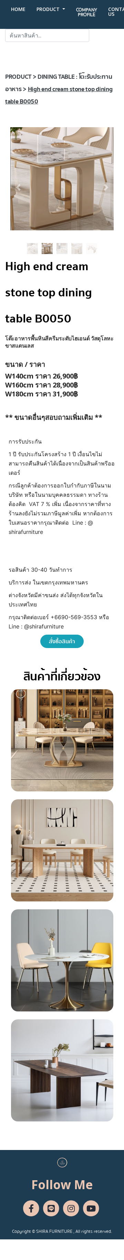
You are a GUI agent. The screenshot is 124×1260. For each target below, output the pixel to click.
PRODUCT (49, 9)
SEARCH (104, 35)
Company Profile (86, 12)
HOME (18, 9)
